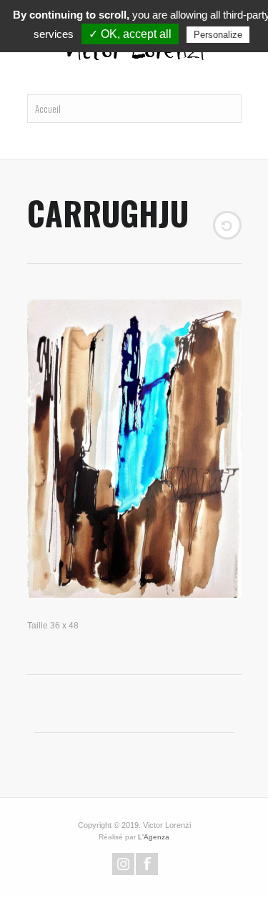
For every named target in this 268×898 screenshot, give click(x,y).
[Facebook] (147, 864)
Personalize (218, 34)
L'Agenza (153, 837)
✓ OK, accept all (130, 34)
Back (227, 225)
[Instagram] (123, 864)
